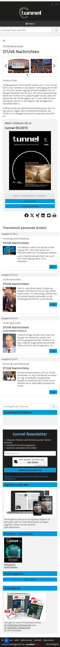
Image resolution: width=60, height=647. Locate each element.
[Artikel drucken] (54, 215)
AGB (17, 640)
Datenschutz (26, 640)
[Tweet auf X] (32, 216)
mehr (53, 267)
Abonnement (30, 201)
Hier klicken (32, 462)
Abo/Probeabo (10, 567)
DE (52, 4)
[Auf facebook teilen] (26, 216)
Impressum (48, 640)
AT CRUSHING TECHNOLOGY (17, 628)
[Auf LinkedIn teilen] (43, 216)
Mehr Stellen (30, 579)
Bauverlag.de (52, 644)
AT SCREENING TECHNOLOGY (17, 625)
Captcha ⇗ (40, 465)
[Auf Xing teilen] (37, 216)
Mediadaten (9, 564)
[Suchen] (56, 30)
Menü (31, 23)
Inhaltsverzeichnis (30, 206)
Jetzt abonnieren (12, 527)
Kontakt (37, 640)
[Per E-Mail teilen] (49, 215)
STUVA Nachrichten (16, 243)
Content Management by (13, 644)
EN (56, 4)
